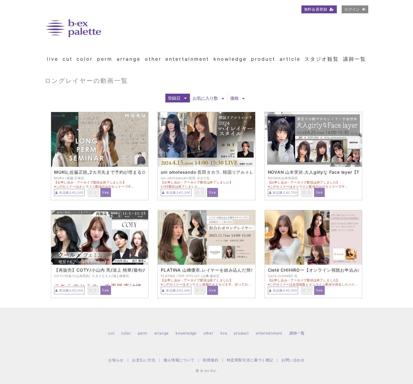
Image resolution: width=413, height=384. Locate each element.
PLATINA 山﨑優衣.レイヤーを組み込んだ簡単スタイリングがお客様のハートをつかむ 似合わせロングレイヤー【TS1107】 (206, 270)
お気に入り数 (205, 98)
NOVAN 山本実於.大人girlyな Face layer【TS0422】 (313, 172)
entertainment (187, 59)
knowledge (230, 59)
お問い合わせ (293, 360)
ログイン (352, 9)
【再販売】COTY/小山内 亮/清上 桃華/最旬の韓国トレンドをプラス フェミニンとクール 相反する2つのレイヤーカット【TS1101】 (99, 270)
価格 (234, 98)
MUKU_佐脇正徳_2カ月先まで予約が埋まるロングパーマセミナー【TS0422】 (99, 172)
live (52, 59)
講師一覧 (354, 59)
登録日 (174, 98)
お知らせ (116, 360)
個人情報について (179, 360)
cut (68, 59)
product (263, 59)
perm (104, 59)
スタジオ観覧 (321, 59)
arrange (129, 59)
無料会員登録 (315, 9)
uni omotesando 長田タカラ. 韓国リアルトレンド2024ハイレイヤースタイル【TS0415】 (206, 172)
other (153, 59)
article (290, 59)
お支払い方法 (143, 360)
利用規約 (210, 360)
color (84, 59)
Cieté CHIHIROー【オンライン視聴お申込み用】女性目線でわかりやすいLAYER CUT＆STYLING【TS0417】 (313, 270)
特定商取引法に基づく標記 (250, 360)
